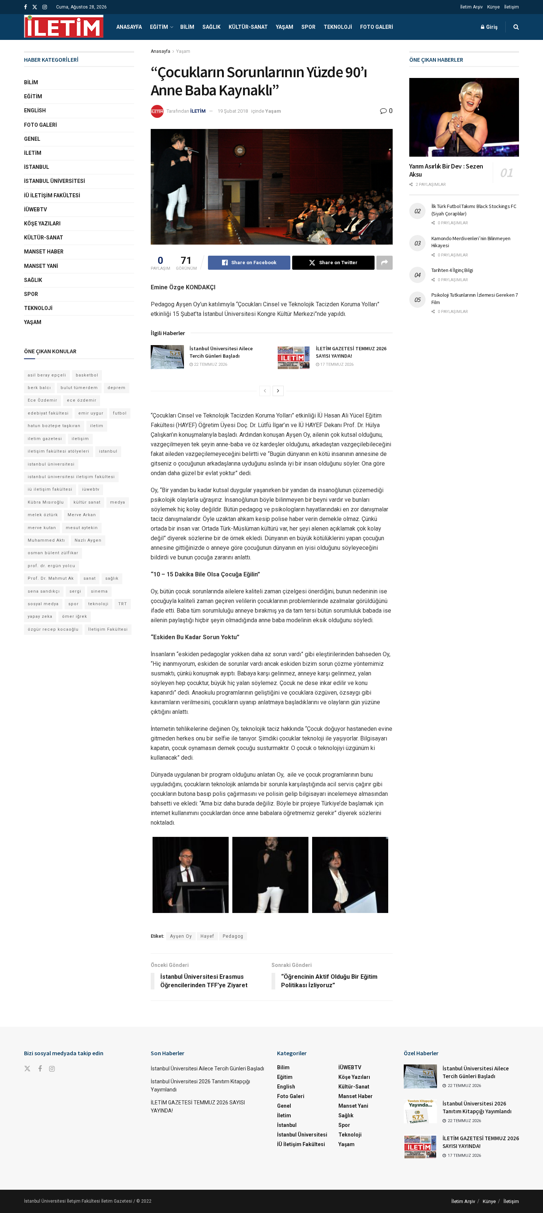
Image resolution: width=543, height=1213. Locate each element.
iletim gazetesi (45, 438)
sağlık (112, 578)
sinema (99, 591)
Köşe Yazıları (42, 223)
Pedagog (233, 936)
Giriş (491, 27)
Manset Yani (41, 266)
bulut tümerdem (79, 387)
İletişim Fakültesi (108, 629)
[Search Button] (516, 27)
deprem (116, 387)
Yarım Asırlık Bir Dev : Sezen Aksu (446, 170)
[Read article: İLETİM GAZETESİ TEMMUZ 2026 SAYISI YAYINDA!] (293, 357)
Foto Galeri (376, 27)
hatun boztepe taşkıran (54, 425)
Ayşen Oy (181, 936)
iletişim (80, 438)
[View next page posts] (278, 391)
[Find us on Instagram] (44, 7)
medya (117, 502)
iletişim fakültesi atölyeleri (58, 451)
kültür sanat (87, 502)
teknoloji (98, 604)
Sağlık (211, 27)
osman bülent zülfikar (53, 553)
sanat (89, 578)
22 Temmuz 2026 (210, 364)
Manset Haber (44, 252)
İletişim (511, 7)
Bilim (187, 27)
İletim (32, 153)
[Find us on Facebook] (25, 7)
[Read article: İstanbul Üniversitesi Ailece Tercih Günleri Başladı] (167, 357)
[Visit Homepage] (63, 27)
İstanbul (36, 167)
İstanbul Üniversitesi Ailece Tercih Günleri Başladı (221, 352)
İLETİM (198, 111)
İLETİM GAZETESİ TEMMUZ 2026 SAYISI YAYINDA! (351, 352)
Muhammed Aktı (46, 540)
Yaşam (284, 27)
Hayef (207, 936)
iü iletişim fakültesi (50, 489)
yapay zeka (40, 616)
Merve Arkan (82, 514)
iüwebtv (90, 489)
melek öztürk (43, 514)
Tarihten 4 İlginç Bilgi (452, 270)
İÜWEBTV (35, 209)
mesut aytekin (82, 527)
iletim (96, 425)
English (35, 110)
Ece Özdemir (42, 400)
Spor (308, 27)
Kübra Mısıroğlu (46, 502)
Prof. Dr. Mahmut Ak (51, 578)
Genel (32, 139)
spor (73, 604)
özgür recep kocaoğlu (53, 629)
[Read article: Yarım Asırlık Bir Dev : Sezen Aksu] (464, 117)
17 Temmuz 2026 (336, 364)
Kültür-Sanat (248, 27)
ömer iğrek (74, 616)
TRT (122, 604)
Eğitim (159, 27)
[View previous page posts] (264, 391)
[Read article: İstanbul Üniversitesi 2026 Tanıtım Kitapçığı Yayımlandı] (420, 1111)
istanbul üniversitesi (51, 464)
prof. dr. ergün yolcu (51, 565)
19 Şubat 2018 (233, 111)
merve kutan (42, 527)
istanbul (108, 451)
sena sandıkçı (44, 591)
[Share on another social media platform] (384, 263)
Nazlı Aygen (88, 540)
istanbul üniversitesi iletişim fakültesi (71, 476)
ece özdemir (81, 400)
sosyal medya (43, 604)
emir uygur (90, 413)
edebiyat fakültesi (48, 413)
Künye (493, 7)
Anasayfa (129, 27)
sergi (75, 591)
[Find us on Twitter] (34, 7)
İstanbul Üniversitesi (54, 181)
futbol (120, 413)
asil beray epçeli (47, 375)
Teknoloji (338, 27)
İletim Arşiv (471, 7)
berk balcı (39, 387)
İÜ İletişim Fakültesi (52, 195)
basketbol (87, 375)
